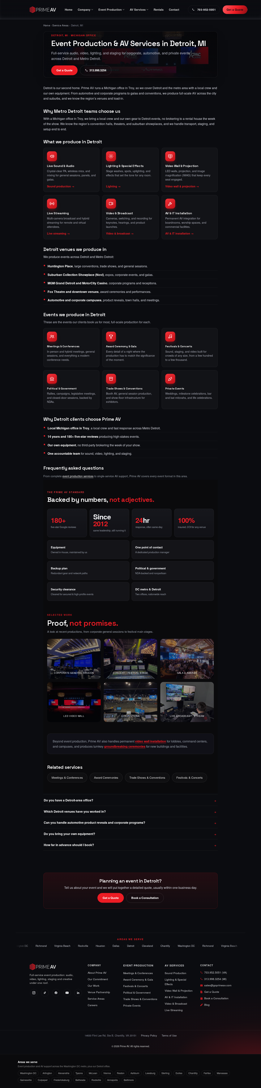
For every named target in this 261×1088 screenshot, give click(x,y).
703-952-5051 (206, 9)
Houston (92, 946)
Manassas (222, 1073)
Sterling (165, 1073)
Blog (207, 1005)
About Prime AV (97, 972)
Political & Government (62, 388)
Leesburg (150, 1073)
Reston (120, 1073)
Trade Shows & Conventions (124, 388)
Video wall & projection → (182, 186)
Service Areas (60, 25)
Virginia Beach (54, 946)
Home (68, 9)
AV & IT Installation (176, 997)
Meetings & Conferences (63, 346)
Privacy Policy (149, 1035)
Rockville (75, 946)
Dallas (108, 946)
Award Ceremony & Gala (121, 346)
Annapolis (112, 1080)
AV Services (174, 965)
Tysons (79, 1073)
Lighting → (113, 186)
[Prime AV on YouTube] (67, 993)
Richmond (33, 946)
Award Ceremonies (106, 777)
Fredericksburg (61, 1080)
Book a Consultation (145, 898)
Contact (174, 9)
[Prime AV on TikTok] (45, 993)
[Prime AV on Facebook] (56, 993)
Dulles (179, 1073)
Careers (92, 1005)
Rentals (159, 9)
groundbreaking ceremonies (124, 746)
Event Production (138, 965)
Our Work (93, 985)
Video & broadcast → (120, 233)
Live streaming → (58, 233)
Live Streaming (174, 1010)
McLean (93, 1073)
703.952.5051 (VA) (215, 972)
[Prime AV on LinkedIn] (78, 993)
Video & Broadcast (176, 1003)
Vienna (107, 1073)
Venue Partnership (99, 992)
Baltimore (129, 1080)
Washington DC (178, 946)
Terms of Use (169, 1035)
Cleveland (139, 946)
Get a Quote (235, 9)
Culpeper (43, 1080)
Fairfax (207, 1073)
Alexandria (63, 1073)
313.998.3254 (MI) (215, 979)
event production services (77, 476)
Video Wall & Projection (179, 990)
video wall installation (150, 741)
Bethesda (80, 1080)
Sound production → (60, 186)
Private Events (174, 388)
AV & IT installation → (179, 233)
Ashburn (134, 1073)
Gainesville (26, 1080)
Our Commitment (98, 979)
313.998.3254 (97, 70)
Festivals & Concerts (178, 346)
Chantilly (157, 946)
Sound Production (175, 973)
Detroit (122, 946)
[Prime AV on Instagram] (34, 993)
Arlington (47, 1073)
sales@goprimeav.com (217, 985)
